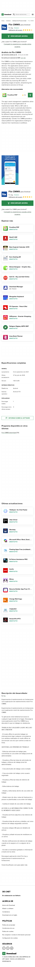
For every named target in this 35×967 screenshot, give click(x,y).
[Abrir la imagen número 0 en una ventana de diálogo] (10, 170)
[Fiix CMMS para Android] (4, 27)
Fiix (5, 696)
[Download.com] (6, 14)
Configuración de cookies (10, 938)
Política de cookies (8, 931)
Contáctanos (6, 912)
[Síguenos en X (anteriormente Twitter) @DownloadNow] (7, 948)
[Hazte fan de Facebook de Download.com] (3, 948)
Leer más (23, 58)
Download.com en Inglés (9, 915)
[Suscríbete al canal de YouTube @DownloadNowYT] (11, 948)
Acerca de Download (8, 905)
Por (11, 28)
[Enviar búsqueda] (13, 14)
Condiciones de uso (8, 928)
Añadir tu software (7, 908)
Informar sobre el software (19, 418)
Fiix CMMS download (9, 433)
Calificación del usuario (15, 30)
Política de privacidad (8, 925)
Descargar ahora (19, 36)
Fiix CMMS (19, 24)
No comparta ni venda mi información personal (16, 935)
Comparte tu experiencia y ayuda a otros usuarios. (17, 45)
